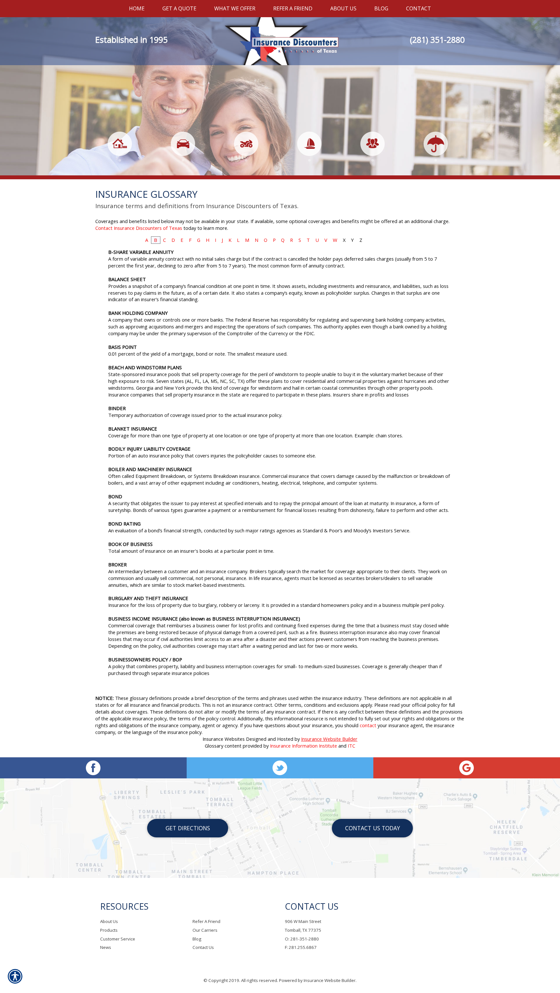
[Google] (466, 768)
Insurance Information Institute (303, 745)
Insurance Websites (224, 739)
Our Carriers (204, 930)
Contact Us (203, 947)
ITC (351, 745)
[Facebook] (93, 768)
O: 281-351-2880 (302, 939)
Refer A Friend (206, 921)
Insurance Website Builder (329, 739)
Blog (196, 939)
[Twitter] (280, 768)
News (105, 947)
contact (368, 725)
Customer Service (117, 939)
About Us (109, 921)
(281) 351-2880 (437, 39)
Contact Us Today (372, 828)
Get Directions (188, 828)
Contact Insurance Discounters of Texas (138, 228)
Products (109, 930)
